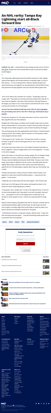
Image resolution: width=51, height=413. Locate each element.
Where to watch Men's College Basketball (5, 386)
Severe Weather (30, 327)
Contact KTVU (17, 376)
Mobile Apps (17, 385)
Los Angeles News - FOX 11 (44, 341)
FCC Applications (18, 392)
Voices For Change (18, 361)
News (10, 222)
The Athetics (42, 330)
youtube (39, 404)
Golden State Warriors (44, 323)
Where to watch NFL (6, 373)
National (3, 320)
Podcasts (4, 329)
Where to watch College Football (5, 375)
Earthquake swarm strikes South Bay (9, 259)
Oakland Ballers (43, 329)
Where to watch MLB (6, 377)
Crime (3, 321)
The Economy (30, 342)
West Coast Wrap (5, 331)
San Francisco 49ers (44, 321)
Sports (24, 26)
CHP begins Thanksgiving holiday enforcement (11, 265)
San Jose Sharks (43, 332)
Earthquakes (29, 326)
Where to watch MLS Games (6, 396)
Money (29, 339)
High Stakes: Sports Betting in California (18, 346)
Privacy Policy (27, 250)
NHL (23, 222)
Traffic (15, 320)
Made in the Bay (17, 348)
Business (3, 326)
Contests (16, 321)
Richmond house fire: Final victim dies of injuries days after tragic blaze (27, 303)
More (32, 3)
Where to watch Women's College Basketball (5, 390)
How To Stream (17, 371)
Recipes (16, 323)
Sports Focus (17, 351)
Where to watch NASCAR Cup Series (6, 379)
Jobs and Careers (18, 374)
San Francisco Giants (44, 324)
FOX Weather (30, 330)
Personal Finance (30, 341)
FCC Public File (17, 391)
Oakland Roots (43, 327)
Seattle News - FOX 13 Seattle (44, 347)
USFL (41, 335)
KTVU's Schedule (18, 380)
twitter (49, 404)
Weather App (30, 329)
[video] (46, 261)
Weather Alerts (30, 318)
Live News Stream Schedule (18, 383)
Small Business (30, 344)
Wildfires (3, 324)
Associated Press (19, 26)
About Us (17, 369)
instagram (44, 404)
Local (3, 318)
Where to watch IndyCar (5, 382)
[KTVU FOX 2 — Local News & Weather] (6, 2)
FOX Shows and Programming (17, 378)
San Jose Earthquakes (44, 334)
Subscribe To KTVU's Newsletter (18, 387)
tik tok (46, 404)
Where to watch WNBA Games (5, 393)
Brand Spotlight (17, 366)
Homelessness (5, 342)
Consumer (4, 328)
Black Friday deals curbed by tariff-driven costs (12, 271)
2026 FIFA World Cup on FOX (44, 319)
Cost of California (5, 344)
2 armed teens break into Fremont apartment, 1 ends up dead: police (26, 287)
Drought (3, 323)
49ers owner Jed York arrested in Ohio (18, 298)
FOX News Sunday (5, 332)
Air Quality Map (30, 323)
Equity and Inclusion (33, 222)
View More (46, 257)
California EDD (5, 341)
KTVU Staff (16, 373)
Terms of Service (26, 251)
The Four (16, 343)
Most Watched (6, 257)
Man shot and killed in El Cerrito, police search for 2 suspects (24, 282)
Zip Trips (16, 318)
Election (3, 334)
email (36, 404)
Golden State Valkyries (44, 326)
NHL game (5, 69)
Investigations (6, 339)
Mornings (17, 316)
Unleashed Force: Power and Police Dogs (5, 348)
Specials (16, 339)
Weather (29, 316)
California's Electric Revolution (18, 341)
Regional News (44, 339)
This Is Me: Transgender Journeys (19, 355)
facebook (41, 404)
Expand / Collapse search (48, 3)
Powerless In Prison (6, 345)
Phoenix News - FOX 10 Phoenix (44, 344)
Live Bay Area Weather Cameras (31, 320)
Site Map (16, 389)
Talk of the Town (18, 353)
